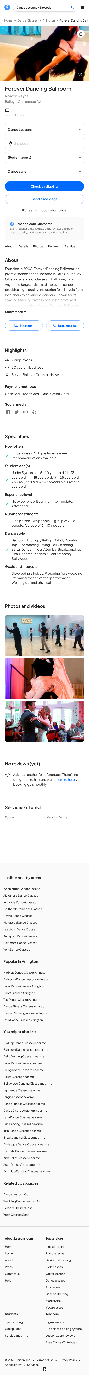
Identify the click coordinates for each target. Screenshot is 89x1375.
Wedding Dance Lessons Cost (23, 1201)
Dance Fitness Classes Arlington (24, 1006)
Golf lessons (54, 1267)
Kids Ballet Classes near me (21, 1158)
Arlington (49, 20)
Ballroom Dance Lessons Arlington (26, 979)
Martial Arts (53, 1300)
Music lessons (55, 1246)
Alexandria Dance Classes (20, 895)
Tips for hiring (14, 1322)
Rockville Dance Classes (19, 902)
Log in (9, 1253)
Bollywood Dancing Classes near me (27, 1083)
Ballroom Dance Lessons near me (25, 1049)
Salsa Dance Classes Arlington (23, 986)
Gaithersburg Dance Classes (22, 909)
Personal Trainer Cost (17, 1208)
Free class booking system (64, 1329)
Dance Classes (28, 20)
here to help (65, 779)
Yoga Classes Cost (16, 1214)
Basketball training (58, 1260)
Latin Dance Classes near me (22, 1117)
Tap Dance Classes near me (21, 1090)
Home (8, 20)
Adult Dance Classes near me (22, 1164)
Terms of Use (45, 1360)
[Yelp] (34, 412)
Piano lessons (55, 1253)
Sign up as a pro (56, 1322)
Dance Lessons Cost (17, 1194)
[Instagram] (25, 412)
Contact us (12, 1273)
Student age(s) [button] (19, 157)
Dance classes (55, 1280)
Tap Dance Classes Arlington (22, 999)
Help (8, 1280)
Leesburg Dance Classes (20, 929)
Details (23, 246)
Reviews (54, 246)
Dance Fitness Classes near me (24, 1103)
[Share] (81, 34)
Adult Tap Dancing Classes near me (26, 1171)
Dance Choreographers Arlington (25, 1013)
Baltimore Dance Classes (20, 943)
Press (9, 1267)
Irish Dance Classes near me (22, 1131)
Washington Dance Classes (21, 888)
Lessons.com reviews (60, 1335)
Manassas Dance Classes (20, 922)
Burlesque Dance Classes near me (26, 1144)
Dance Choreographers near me (25, 1110)
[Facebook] (8, 412)
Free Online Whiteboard (62, 1342)
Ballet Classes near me (18, 1076)
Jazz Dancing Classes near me (23, 1124)
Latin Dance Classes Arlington (23, 1020)
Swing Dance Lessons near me (23, 1070)
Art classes (53, 1287)
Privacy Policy (68, 1360)
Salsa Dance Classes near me (23, 1063)
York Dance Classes (16, 949)
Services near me (16, 1335)
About (9, 246)
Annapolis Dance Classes (20, 936)
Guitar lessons (55, 1273)
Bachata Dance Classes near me (25, 1151)
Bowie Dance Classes (17, 915)
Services (71, 246)
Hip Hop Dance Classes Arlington (25, 972)
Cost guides (13, 1329)
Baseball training (57, 1294)
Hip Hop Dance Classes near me (24, 1043)
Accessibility (13, 1364)
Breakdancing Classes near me (24, 1137)
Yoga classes (54, 1307)
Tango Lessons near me (19, 1097)
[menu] (7, 7)
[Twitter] (17, 412)
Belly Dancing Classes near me (23, 1056)
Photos (38, 246)
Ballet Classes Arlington (19, 993)
